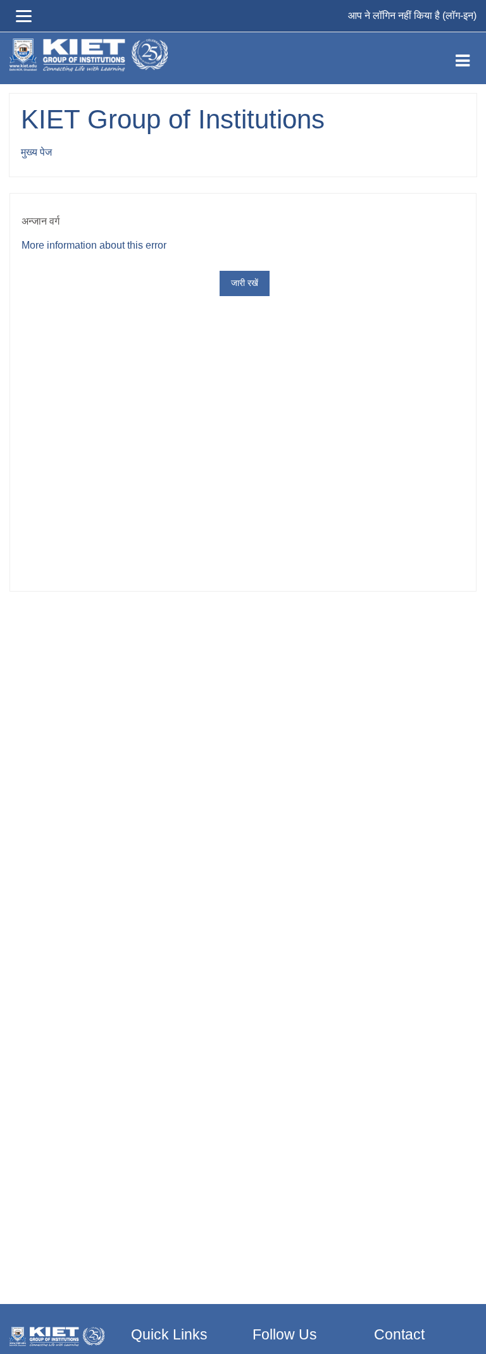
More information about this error (94, 245)
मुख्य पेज (36, 152)
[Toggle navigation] (463, 58)
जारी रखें (244, 283)
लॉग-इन (459, 15)
